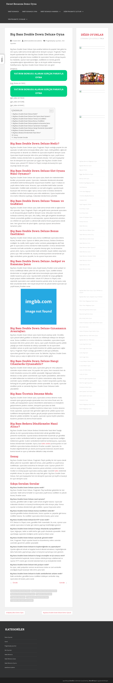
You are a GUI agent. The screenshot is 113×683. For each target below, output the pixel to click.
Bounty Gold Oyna (84, 178)
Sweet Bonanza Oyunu (85, 260)
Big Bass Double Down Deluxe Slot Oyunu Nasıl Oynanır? (31, 116)
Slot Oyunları (8, 650)
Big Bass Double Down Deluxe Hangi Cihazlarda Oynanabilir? (33, 128)
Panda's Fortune (83, 221)
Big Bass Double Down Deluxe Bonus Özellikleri (28, 121)
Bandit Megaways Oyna (85, 408)
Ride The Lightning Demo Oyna (87, 378)
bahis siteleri (46, 443)
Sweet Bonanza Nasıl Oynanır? (87, 247)
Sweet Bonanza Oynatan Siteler (87, 256)
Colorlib (71, 681)
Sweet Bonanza (13, 11)
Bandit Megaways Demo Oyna (87, 404)
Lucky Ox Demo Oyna (85, 370)
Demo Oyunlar (8, 637)
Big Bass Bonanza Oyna (85, 165)
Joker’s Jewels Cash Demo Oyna (87, 391)
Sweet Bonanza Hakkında (49, 11)
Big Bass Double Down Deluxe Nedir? (25, 114)
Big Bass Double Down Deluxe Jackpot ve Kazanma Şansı (31, 123)
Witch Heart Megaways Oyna (86, 305)
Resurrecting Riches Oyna (86, 314)
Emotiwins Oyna (83, 400)
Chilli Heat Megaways (84, 191)
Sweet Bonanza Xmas (84, 269)
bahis (56, 471)
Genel (6, 641)
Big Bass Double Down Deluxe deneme (44, 591)
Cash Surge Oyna (84, 357)
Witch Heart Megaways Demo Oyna (88, 301)
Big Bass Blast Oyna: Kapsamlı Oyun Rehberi (90, 297)
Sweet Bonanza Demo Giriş (86, 234)
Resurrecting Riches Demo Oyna (87, 309)
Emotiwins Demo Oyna (85, 387)
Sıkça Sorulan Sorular (21, 137)
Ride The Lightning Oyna (86, 383)
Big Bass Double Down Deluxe (20, 591)
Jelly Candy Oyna (83, 327)
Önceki (15, 583)
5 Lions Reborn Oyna (84, 365)
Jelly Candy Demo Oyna (85, 318)
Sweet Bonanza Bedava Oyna (86, 230)
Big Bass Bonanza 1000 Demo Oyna (88, 335)
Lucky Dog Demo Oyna (85, 344)
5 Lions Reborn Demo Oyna (86, 361)
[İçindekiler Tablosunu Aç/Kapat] (50, 111)
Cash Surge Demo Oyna (85, 348)
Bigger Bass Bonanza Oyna (86, 174)
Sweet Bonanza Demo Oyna (21, 3)
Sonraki (62, 583)
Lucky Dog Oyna (83, 353)
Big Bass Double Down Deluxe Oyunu (22, 594)
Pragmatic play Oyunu (18, 597)
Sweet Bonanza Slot (84, 264)
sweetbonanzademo (10, 667)
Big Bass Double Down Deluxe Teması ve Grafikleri (29, 119)
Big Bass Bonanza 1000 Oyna (86, 340)
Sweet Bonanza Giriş (84, 243)
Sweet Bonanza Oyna (29, 11)
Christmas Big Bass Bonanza (86, 196)
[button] (2, 59)
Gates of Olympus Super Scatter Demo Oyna (90, 322)
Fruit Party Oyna (83, 213)
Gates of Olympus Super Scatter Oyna (89, 331)
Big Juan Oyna (83, 170)
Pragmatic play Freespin (43, 594)
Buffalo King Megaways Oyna (86, 183)
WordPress (92, 681)
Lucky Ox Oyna (83, 374)
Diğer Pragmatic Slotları (72, 11)
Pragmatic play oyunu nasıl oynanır (22, 600)
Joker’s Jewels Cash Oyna (85, 396)
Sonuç (16, 135)
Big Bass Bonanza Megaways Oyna (88, 161)
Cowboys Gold (83, 200)
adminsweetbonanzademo (33, 41)
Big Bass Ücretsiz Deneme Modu (23, 130)
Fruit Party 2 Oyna (84, 208)
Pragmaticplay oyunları (53, 41)
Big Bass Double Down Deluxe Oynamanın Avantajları (30, 126)
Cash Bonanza (83, 187)
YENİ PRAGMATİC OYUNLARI (16, 19)
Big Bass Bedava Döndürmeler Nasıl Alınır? (27, 133)
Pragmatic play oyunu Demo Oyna (37, 597)
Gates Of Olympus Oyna (85, 217)
